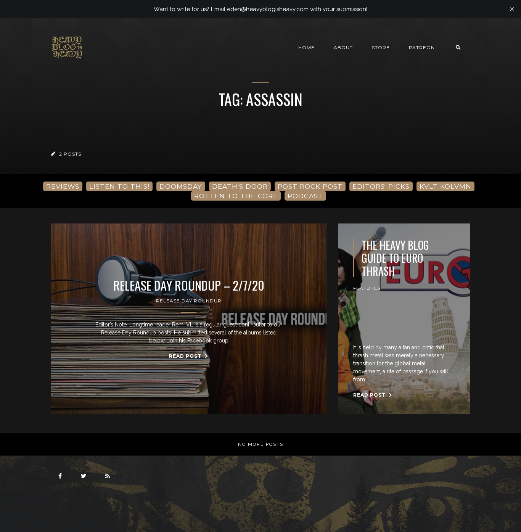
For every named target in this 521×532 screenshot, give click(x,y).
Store (381, 47)
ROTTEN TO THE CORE (236, 196)
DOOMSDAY (180, 186)
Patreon (422, 47)
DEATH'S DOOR (240, 186)
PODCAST (305, 196)
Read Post (186, 356)
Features (367, 288)
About (343, 47)
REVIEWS (62, 186)
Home (306, 47)
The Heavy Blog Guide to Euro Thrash (395, 258)
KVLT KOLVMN (445, 186)
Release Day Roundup (189, 301)
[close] (512, 9)
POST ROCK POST (310, 186)
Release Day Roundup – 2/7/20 (188, 285)
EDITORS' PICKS (381, 186)
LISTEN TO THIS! (119, 186)
